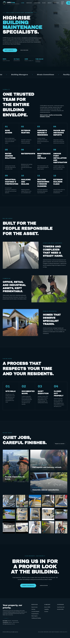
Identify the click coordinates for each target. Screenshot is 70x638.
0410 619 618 (62, 2)
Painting (33, 609)
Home (22, 2)
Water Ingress (34, 615)
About (50, 2)
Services (29, 2)
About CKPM (47, 607)
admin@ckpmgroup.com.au (9, 624)
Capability (46, 609)
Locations (37, 2)
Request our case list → (60, 443)
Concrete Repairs (35, 611)
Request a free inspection (28, 585)
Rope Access (34, 607)
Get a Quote (10, 50)
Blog (44, 2)
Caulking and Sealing (36, 618)
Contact (56, 2)
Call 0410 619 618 (44, 585)
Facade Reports (35, 613)
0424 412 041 (16, 622)
